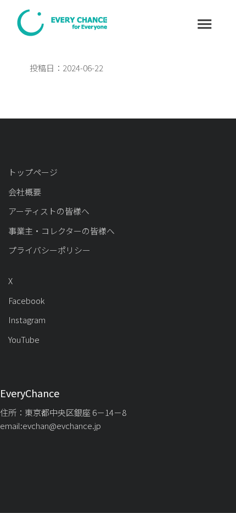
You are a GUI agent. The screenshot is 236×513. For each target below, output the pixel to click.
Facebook (26, 300)
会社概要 (24, 192)
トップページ (33, 172)
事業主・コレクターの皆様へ (61, 230)
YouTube (24, 339)
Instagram (27, 319)
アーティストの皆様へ (48, 211)
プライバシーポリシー (49, 250)
